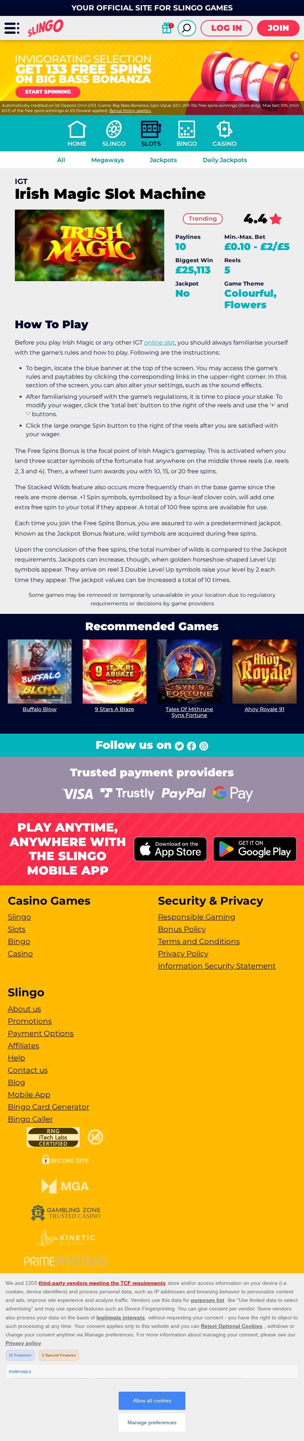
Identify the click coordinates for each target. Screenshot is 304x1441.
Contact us (28, 1070)
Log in (226, 28)
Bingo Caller (30, 1119)
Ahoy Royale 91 (264, 709)
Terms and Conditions (199, 941)
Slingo (114, 143)
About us (24, 1008)
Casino (224, 143)
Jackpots (163, 160)
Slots (151, 143)
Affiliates (23, 1045)
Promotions (30, 1021)
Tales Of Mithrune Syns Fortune (189, 712)
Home (77, 143)
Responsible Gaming (196, 916)
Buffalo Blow (40, 709)
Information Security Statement (217, 965)
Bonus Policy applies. (130, 110)
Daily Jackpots (225, 160)
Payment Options (41, 1033)
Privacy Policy (183, 953)
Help (16, 1057)
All (61, 160)
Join (278, 28)
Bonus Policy (182, 929)
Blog (16, 1082)
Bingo (186, 143)
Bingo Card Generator (48, 1106)
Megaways (107, 160)
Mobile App (29, 1094)
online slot (159, 342)
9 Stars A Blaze (114, 709)
